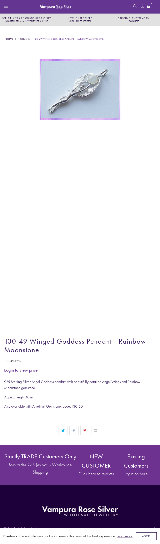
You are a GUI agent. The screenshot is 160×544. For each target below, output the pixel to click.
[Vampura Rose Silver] (80, 7)
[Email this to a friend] (95, 430)
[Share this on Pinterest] (84, 430)
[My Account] (143, 6)
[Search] (135, 6)
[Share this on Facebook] (73, 430)
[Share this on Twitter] (63, 430)
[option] (26, 20)
